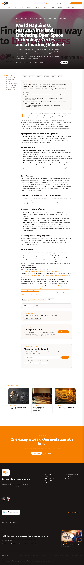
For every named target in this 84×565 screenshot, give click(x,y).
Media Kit (42, 555)
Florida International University (30, 292)
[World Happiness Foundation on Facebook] (6, 522)
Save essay (65, 62)
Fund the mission (77, 3)
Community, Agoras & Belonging (49, 315)
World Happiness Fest (70, 472)
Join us (65, 357)
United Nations (50, 287)
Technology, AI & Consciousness (32, 318)
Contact (47, 482)
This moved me (29, 305)
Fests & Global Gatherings (31, 315)
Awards (53, 7)
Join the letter (36, 453)
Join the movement (10, 89)
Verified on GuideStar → (75, 512)
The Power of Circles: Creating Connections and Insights (12, 83)
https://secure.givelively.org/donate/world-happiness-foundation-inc (40, 271)
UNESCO (56, 287)
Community (46, 7)
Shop (73, 7)
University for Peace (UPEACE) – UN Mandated (52, 289)
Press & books (44, 362)
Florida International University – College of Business (54, 292)
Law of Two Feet (9, 81)
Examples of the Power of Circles (12, 85)
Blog (21, 16)
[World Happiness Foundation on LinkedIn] (14, 522)
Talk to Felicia (40, 3)
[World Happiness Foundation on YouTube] (17, 522)
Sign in (67, 3)
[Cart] (58, 3)
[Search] (51, 3)
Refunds (30, 555)
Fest (15, 7)
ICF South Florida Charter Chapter (30, 294)
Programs (29, 7)
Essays (26, 362)
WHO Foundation (34, 289)
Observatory (37, 7)
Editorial (35, 555)
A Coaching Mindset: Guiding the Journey (12, 87)
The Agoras (67, 476)
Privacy (20, 555)
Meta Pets (60, 7)
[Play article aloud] (53, 299)
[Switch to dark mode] (54, 3)
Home (17, 16)
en (62, 3)
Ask (48, 3)
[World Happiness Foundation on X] (10, 522)
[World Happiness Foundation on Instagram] (3, 522)
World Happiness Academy (71, 474)
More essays (48, 453)
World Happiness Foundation (37, 287)
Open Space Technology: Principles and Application (12, 77)
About (9, 7)
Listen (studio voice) (38, 299)
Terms (24, 555)
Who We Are (48, 472)
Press (67, 7)
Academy (22, 7)
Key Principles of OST (10, 79)
